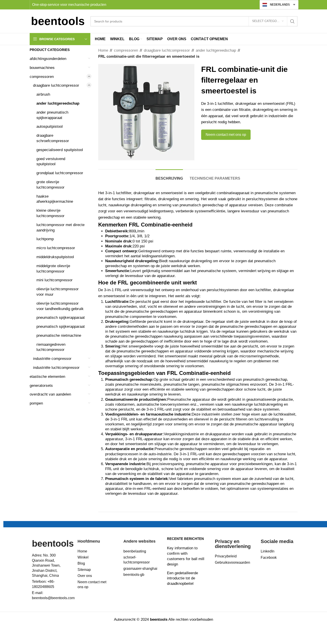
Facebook (269, 557)
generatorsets (41, 385)
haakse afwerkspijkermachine (54, 199)
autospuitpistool (49, 126)
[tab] (169, 176)
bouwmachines (42, 68)
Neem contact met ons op (226, 134)
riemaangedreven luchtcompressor (50, 347)
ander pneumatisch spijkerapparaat (52, 115)
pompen (36, 403)
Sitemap (84, 570)
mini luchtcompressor (54, 280)
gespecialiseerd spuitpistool (59, 150)
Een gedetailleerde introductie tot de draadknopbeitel (182, 578)
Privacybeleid (226, 556)
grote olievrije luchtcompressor (50, 184)
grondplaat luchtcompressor (59, 173)
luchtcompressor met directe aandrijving (60, 227)
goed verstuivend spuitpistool (50, 161)
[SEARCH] (292, 21)
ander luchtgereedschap (57, 103)
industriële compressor (52, 358)
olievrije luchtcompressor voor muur (57, 292)
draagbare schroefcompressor (52, 138)
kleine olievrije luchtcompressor (50, 213)
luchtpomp (45, 239)
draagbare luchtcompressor (56, 85)
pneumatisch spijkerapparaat (60, 317)
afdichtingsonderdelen (48, 59)
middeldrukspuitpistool (55, 257)
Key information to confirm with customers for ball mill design (185, 556)
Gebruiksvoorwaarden (232, 562)
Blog (81, 563)
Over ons (85, 576)
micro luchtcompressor (55, 248)
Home (103, 50)
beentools (53, 543)
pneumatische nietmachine (58, 335)
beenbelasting (134, 551)
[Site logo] (58, 21)
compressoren (42, 77)
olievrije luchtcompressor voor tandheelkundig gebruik (60, 306)
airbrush (43, 94)
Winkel (83, 557)
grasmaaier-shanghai (140, 568)
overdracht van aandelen (50, 394)
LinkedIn (267, 551)
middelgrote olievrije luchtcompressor (53, 268)
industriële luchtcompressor (56, 367)
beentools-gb (133, 574)
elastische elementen (47, 376)
